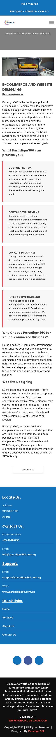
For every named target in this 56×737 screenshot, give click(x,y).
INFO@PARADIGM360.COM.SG (29, 11)
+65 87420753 (29, 3)
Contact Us (28, 469)
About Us (8, 626)
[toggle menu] (51, 22)
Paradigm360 (36, 731)
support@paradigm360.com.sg (21, 577)
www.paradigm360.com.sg (18, 592)
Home (6, 609)
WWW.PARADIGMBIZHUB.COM (28, 720)
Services (7, 617)
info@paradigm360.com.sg (19, 554)
